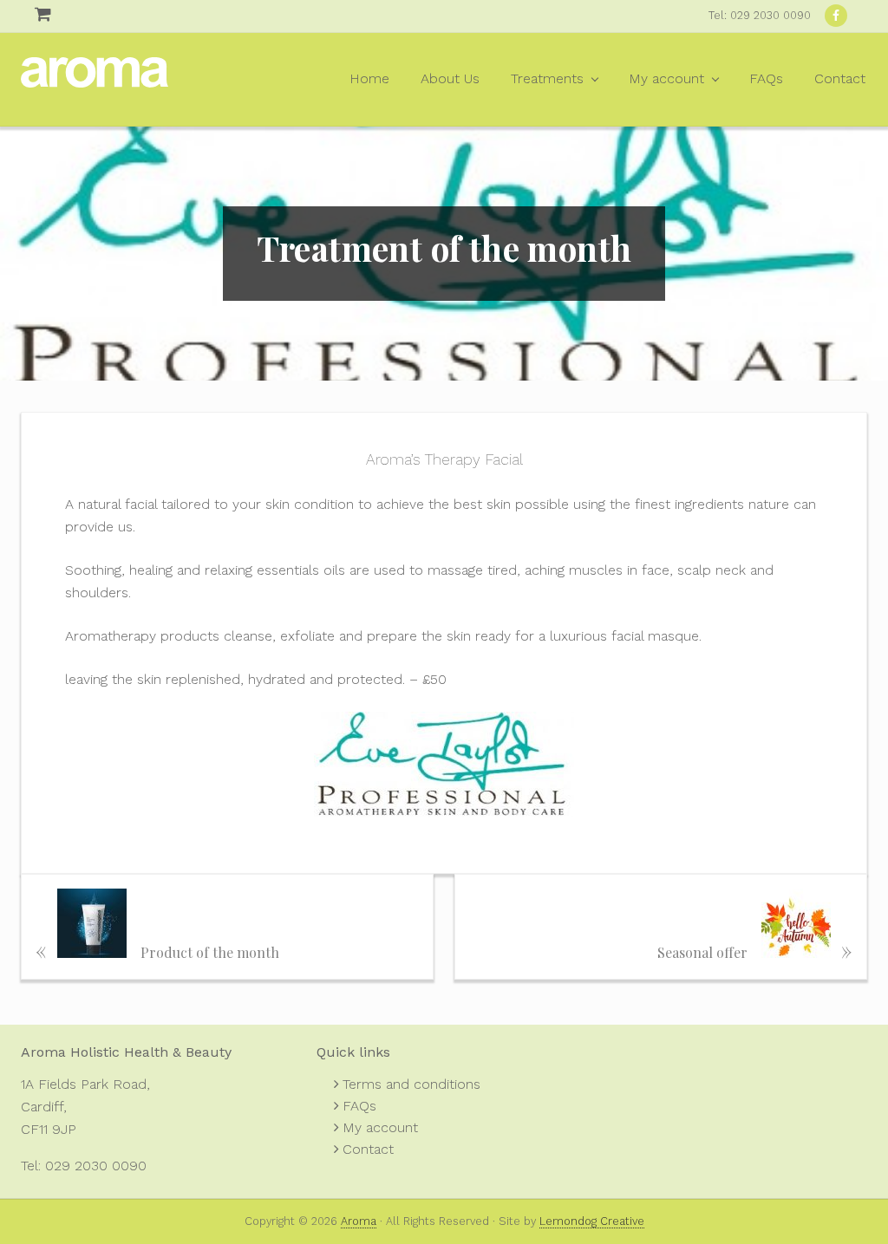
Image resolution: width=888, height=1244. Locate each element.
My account (380, 1127)
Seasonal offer (754, 949)
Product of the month (157, 949)
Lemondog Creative (591, 1221)
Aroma (94, 79)
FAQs (359, 1105)
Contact (368, 1149)
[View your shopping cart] (28, 14)
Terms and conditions (411, 1084)
